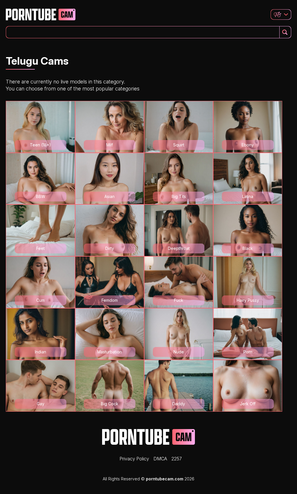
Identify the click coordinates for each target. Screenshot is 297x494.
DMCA (160, 459)
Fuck (178, 300)
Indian (40, 351)
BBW (40, 196)
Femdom (110, 300)
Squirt (178, 144)
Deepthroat (179, 248)
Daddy (178, 403)
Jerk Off (248, 403)
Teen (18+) (40, 144)
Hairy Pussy (248, 300)
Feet (40, 248)
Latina (247, 196)
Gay (40, 403)
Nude (178, 351)
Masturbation (109, 351)
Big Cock (109, 403)
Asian (109, 196)
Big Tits (179, 196)
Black (247, 248)
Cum (40, 300)
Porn (247, 351)
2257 (176, 459)
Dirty (109, 248)
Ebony (248, 144)
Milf (109, 144)
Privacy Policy (134, 459)
